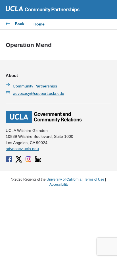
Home (39, 24)
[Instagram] (28, 159)
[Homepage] (44, 121)
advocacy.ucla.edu (22, 148)
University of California (64, 179)
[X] (18, 159)
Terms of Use (94, 179)
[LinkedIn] (38, 159)
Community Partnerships (35, 86)
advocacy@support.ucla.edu (38, 93)
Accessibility (58, 185)
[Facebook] (9, 159)
